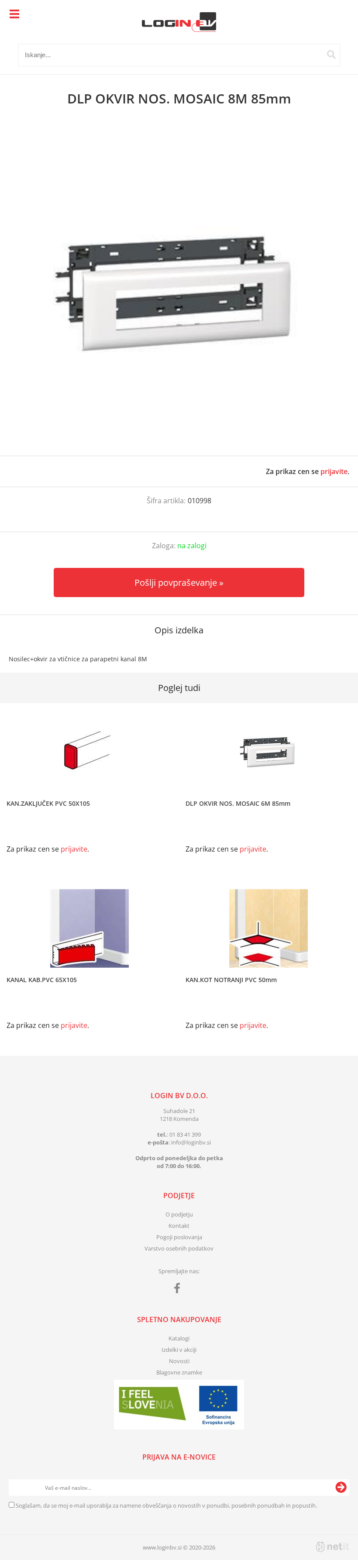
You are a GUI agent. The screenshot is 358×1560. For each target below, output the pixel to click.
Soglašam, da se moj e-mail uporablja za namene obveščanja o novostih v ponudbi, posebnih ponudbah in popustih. (166, 1505)
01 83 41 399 (185, 1134)
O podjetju (179, 1214)
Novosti (179, 1361)
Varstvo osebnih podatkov (179, 1248)
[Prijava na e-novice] (341, 1487)
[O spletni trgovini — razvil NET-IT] (332, 1547)
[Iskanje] (331, 54)
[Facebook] (179, 1290)
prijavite (334, 471)
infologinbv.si (191, 1142)
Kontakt (179, 1226)
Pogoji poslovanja (179, 1237)
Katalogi (179, 1338)
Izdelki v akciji (179, 1350)
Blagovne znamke (179, 1372)
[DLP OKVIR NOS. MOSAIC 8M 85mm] (179, 290)
